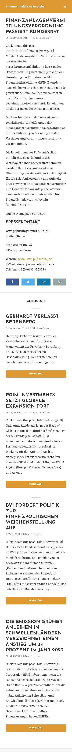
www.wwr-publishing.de (35, 259)
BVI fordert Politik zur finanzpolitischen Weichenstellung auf (32, 517)
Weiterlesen (36, 374)
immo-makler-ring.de (25, 6)
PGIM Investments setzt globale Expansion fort (30, 401)
